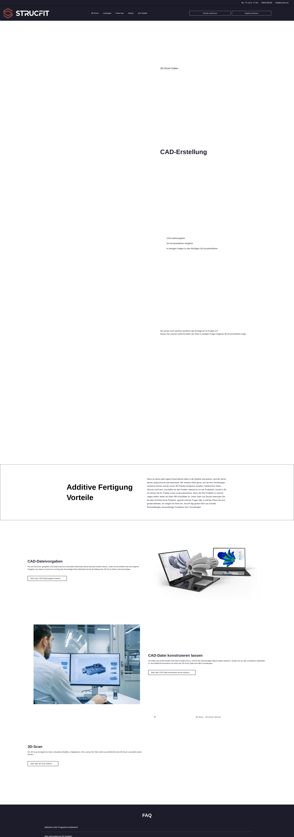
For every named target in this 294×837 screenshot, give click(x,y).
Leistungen (107, 13)
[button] (147, 827)
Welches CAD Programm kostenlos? (61, 827)
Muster (131, 13)
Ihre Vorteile (142, 13)
